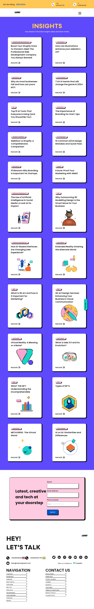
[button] (79, 13)
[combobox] (49, 504)
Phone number (53, 500)
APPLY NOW (20, 4)
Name (49, 482)
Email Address (52, 491)
